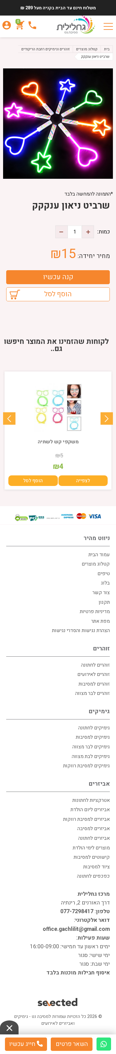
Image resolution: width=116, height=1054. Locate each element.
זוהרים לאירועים (93, 674)
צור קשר (101, 592)
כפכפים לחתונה (93, 876)
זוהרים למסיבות (94, 684)
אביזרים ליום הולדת (90, 809)
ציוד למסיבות (96, 867)
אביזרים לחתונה (94, 838)
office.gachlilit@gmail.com (76, 929)
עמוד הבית (99, 554)
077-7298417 (76, 911)
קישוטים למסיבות (92, 857)
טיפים (103, 573)
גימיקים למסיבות (93, 737)
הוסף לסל (58, 294)
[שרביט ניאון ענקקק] (58, 123)
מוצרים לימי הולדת (91, 848)
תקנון (104, 602)
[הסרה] (61, 231)
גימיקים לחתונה (94, 728)
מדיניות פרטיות (95, 611)
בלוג (105, 583)
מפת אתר (100, 621)
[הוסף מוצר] (88, 231)
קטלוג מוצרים (96, 564)
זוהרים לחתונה (95, 665)
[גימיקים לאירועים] (76, 25)
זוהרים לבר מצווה (92, 693)
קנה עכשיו (58, 277)
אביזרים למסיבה (93, 828)
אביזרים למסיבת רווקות (86, 819)
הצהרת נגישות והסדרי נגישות (81, 630)
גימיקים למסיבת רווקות (86, 766)
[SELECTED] (58, 1003)
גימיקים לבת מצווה (91, 756)
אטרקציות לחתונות (91, 800)
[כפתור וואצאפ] (104, 1044)
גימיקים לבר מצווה (91, 747)
